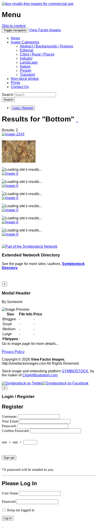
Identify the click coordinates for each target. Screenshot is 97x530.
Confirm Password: (16, 431)
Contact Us (20, 87)
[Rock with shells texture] (13, 134)
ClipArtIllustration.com (40, 375)
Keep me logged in (20, 510)
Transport (27, 74)
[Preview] (2, 138)
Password (9, 501)
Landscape (29, 62)
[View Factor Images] (38, 4)
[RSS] (77, 119)
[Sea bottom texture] (19, 161)
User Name (10, 493)
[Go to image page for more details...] (2, 348)
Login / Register (23, 108)
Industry (26, 58)
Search (7, 95)
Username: (10, 416)
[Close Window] (4, 348)
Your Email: (11, 421)
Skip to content (13, 26)
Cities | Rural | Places (37, 54)
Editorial (26, 50)
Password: (9, 426)
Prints (15, 83)
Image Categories (25, 42)
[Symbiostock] (10, 173)
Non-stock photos (25, 79)
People (25, 70)
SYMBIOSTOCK (75, 371)
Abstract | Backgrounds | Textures (46, 46)
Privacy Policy (13, 352)
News (15, 38)
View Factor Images (45, 30)
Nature (25, 66)
